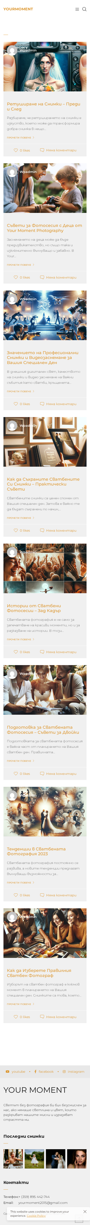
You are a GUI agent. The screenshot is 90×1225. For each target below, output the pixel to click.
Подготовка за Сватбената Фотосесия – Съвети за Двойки (43, 730)
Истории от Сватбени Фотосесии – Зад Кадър (34, 608)
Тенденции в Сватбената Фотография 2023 (36, 852)
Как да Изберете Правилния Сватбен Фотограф (39, 973)
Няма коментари (61, 150)
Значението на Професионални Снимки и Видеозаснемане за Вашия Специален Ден (42, 357)
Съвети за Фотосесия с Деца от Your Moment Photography (44, 228)
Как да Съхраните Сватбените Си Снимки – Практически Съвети (43, 484)
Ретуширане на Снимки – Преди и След (43, 107)
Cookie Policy (36, 1215)
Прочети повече (19, 137)
